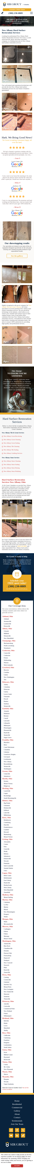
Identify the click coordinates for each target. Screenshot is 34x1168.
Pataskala (6, 863)
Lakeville (6, 812)
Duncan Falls (8, 953)
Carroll (6, 718)
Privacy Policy (21, 1156)
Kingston (6, 1042)
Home (17, 1101)
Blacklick (6, 742)
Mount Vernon (8, 837)
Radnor (6, 701)
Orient (6, 1013)
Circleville (7, 1006)
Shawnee (6, 994)
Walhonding (7, 660)
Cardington (7, 929)
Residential (17, 1104)
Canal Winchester (9, 747)
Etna (5, 846)
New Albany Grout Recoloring (13, 436)
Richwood (7, 1059)
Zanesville (7, 972)
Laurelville (7, 791)
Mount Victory (8, 783)
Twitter (23, 1130)
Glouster (6, 631)
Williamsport (7, 1016)
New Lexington (8, 989)
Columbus (7, 687)
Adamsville (7, 943)
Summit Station (8, 868)
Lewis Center (8, 694)
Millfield (6, 633)
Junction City (8, 984)
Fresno (6, 658)
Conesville (7, 653)
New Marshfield (9, 638)
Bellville (6, 1021)
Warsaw (6, 662)
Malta (5, 921)
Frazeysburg (7, 955)
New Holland (8, 1011)
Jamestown (7, 776)
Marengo (6, 936)
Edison (6, 931)
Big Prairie (7, 803)
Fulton (6, 934)
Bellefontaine (8, 878)
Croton (6, 844)
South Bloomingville (10, 798)
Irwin (5, 1052)
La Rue (6, 904)
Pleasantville (7, 730)
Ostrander (7, 696)
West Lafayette (8, 665)
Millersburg (7, 815)
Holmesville (7, 808)
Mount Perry (7, 987)
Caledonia (7, 902)
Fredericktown (8, 827)
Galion (6, 675)
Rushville (6, 732)
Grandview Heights (9, 754)
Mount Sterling (8, 897)
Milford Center (8, 1055)
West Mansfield (8, 890)
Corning (6, 977)
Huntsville (7, 883)
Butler (5, 1023)
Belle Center (7, 875)
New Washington (9, 677)
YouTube (11, 1135)
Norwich (6, 965)
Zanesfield (7, 892)
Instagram (11, 1130)
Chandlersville (8, 948)
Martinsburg (7, 834)
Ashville (6, 1004)
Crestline (6, 672)
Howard (6, 832)
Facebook (17, 1130)
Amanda (6, 711)
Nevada (6, 1081)
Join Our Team (17, 1124)
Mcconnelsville (8, 924)
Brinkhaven (7, 820)
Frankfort (6, 1040)
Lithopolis (7, 723)
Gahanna (6, 752)
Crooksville (7, 980)
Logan (6, 793)
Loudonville (7, 624)
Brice (5, 745)
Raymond (7, 1057)
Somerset (6, 996)
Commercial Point (9, 1008)
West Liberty (7, 887)
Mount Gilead (8, 938)
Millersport (7, 725)
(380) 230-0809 (15, 13)
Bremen (6, 716)
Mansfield (7, 1028)
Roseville (6, 970)
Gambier (6, 829)
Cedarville (7, 774)
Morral (6, 909)
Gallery (17, 1111)
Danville (6, 825)
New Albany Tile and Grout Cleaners (16, 306)
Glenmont (7, 805)
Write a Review (2, 13)
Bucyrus (6, 670)
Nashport (6, 960)
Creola (6, 1064)
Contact (17, 1117)
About (17, 1114)
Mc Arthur (7, 1067)
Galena (6, 692)
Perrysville (7, 626)
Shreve (6, 1074)
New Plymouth (8, 1069)
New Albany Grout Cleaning (12, 439)
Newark (6, 861)
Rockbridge (7, 796)
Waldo (6, 916)
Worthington (7, 769)
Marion (6, 907)
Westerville (7, 706)
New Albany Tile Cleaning (11, 446)
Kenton (6, 781)
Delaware (7, 689)
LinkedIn (17, 1135)
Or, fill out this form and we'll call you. (17, 589)
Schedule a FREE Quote (17, 9)
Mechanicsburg (8, 643)
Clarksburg (7, 1038)
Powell (6, 699)
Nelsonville (7, 636)
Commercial (17, 1107)
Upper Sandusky (9, 1084)
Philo (5, 967)
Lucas (5, 1025)
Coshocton (7, 655)
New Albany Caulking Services (13, 453)
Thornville (7, 999)
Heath (5, 851)
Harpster (6, 1079)
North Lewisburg (9, 645)
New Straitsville (8, 991)
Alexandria (7, 842)
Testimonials (17, 1121)
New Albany (7, 761)
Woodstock (7, 648)
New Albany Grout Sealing (12, 443)
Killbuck (6, 810)
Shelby (6, 1030)
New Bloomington (9, 912)
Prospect (6, 914)
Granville (6, 849)
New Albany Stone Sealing (12, 464)
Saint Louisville (8, 866)
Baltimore (7, 713)
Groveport (7, 757)
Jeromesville (7, 621)
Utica (5, 870)
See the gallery (17, 256)
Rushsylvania (8, 885)
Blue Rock (7, 946)
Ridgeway (7, 786)
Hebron (6, 854)
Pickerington (7, 728)
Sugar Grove (7, 737)
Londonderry (8, 1045)
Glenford (6, 982)
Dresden (6, 951)
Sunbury (6, 704)
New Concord (8, 963)
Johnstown (7, 856)
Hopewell (7, 958)
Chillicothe (7, 1035)
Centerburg (7, 822)
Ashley (6, 684)
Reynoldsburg (8, 764)
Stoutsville (7, 735)
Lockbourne (7, 759)
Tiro (5, 679)
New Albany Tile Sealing (11, 450)
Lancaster (7, 720)
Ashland (6, 619)
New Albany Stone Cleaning (12, 461)
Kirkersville (7, 858)
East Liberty (7, 880)
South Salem (7, 1047)
